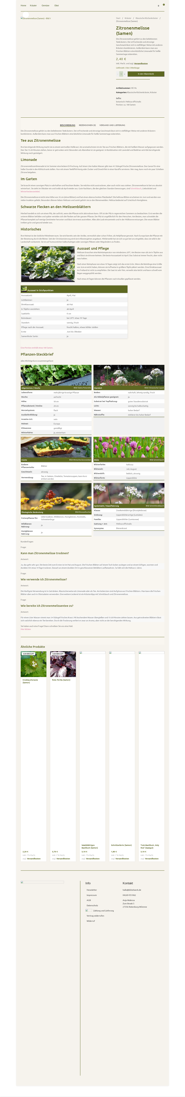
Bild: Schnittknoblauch (155, 506)
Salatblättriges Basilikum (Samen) (90, 846)
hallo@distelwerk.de (132, 889)
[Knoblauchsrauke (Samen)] (33, 664)
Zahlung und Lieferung (103, 910)
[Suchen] (147, 5)
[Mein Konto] (151, 5)
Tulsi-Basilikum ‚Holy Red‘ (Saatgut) (150, 846)
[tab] (67, 125)
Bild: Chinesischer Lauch (154, 388)
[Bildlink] (42, 976)
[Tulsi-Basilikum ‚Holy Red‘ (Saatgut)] (151, 746)
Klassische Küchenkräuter (147, 18)
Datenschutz (92, 905)
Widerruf (91, 921)
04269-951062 (129, 895)
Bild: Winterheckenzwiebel (80, 460)
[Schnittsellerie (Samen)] (122, 746)
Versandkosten (141, 63)
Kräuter (128, 18)
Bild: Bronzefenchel (83, 512)
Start (118, 18)
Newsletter (92, 889)
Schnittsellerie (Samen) (121, 845)
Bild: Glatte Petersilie (82, 388)
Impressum (92, 895)
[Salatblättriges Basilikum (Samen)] (92, 746)
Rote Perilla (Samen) (61, 680)
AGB (89, 900)
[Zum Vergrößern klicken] (26, 15)
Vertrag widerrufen (95, 915)
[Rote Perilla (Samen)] (63, 664)
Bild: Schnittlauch (157, 460)
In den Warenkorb (146, 74)
